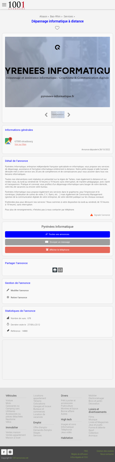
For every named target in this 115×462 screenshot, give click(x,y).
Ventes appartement (16, 435)
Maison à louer (13, 437)
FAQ (86, 451)
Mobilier (93, 395)
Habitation (67, 438)
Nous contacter (107, 454)
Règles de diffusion (79, 454)
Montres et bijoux (69, 408)
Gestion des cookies (105, 451)
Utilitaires (10, 411)
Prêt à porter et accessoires (68, 402)
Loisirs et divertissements (97, 410)
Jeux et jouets (95, 425)
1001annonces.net (20, 458)
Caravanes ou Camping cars (12, 407)
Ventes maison (13, 432)
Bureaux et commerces (39, 410)
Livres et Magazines (98, 422)
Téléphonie (66, 429)
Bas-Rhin (55, 16)
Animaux (93, 435)
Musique (93, 419)
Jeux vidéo (66, 432)
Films (91, 417)
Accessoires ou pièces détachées (14, 415)
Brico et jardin (95, 401)
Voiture (9, 400)
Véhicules (11, 395)
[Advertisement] (57, 359)
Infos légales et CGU (79, 457)
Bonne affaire (67, 411)
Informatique (67, 427)
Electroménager (96, 398)
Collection (93, 433)
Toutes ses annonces (59, 234)
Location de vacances (39, 415)
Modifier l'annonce (20, 290)
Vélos (8, 422)
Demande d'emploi (42, 430)
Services (68, 16)
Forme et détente (97, 427)
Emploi (37, 422)
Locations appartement (39, 397)
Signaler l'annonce (102, 215)
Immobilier (12, 427)
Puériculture (67, 406)
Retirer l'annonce (19, 297)
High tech (66, 419)
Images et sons (68, 424)
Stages (36, 432)
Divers (64, 395)
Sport (91, 430)
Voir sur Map (20, 144)
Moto (8, 403)
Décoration (94, 403)
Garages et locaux (42, 406)
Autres (64, 414)
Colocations (39, 403)
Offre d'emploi (40, 427)
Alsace (43, 16)
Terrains (37, 401)
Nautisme (10, 419)
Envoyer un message (59, 242)
